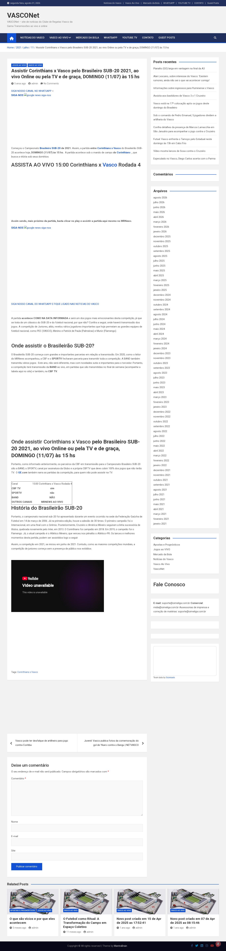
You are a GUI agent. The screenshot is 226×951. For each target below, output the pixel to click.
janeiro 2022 (160, 465)
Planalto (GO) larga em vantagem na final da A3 (179, 68)
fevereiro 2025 (161, 285)
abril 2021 (158, 509)
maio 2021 (159, 504)
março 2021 (159, 513)
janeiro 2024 (160, 348)
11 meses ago (73, 932)
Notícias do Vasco (112, 3)
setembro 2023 (161, 367)
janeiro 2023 (160, 406)
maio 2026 (159, 212)
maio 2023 (159, 387)
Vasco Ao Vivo (132, 3)
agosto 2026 (160, 197)
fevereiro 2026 (161, 226)
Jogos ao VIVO (19, 65)
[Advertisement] (77, 122)
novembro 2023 (161, 358)
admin (34, 83)
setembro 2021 (161, 484)
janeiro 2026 (160, 231)
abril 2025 (158, 275)
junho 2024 (159, 324)
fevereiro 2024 (161, 343)
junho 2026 (159, 207)
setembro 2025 (161, 251)
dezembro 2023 (161, 353)
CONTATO (198, 3)
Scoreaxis (170, 677)
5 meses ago (19, 927)
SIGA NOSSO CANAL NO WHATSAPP (31, 90)
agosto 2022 (160, 431)
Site (13, 850)
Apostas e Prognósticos (166, 544)
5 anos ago (20, 83)
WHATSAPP (168, 3)
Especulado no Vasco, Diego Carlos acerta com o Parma (184, 158)
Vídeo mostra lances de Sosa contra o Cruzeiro (179, 151)
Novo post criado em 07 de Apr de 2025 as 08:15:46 (192, 921)
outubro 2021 (160, 479)
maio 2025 (159, 270)
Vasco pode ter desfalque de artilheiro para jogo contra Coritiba (41, 743)
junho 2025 (159, 265)
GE (20, 472)
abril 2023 (158, 392)
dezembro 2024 (161, 294)
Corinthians (123, 152)
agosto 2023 (160, 372)
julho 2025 (158, 260)
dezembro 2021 (161, 470)
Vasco (110, 165)
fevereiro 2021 (161, 518)
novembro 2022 (161, 416)
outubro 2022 (160, 421)
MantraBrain (120, 945)
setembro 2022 (161, 426)
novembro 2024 (161, 299)
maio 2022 (159, 445)
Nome (14, 821)
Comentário (18, 778)
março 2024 (159, 338)
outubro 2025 (160, 246)
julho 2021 (158, 494)
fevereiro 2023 (161, 402)
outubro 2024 (160, 304)
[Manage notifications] (218, 943)
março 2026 (159, 221)
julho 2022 (158, 436)
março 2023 (159, 397)
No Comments (51, 83)
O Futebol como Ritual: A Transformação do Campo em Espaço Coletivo (84, 923)
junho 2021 (159, 499)
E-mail (14, 836)
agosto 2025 (160, 256)
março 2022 (159, 455)
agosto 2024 (160, 314)
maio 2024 (159, 328)
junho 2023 (159, 382)
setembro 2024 (161, 309)
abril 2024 (158, 333)
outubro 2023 (160, 363)
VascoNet (158, 568)
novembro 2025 (161, 241)
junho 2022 (159, 441)
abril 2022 (158, 450)
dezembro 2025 (161, 236)
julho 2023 (158, 377)
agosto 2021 (160, 489)
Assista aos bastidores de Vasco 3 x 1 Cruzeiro (179, 95)
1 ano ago (125, 927)
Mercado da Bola (151, 3)
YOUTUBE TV (184, 3)
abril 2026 (158, 217)
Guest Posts (213, 3)
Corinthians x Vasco (109, 148)
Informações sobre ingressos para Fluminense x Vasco (183, 88)
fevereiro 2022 (161, 460)
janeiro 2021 (160, 523)
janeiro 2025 (160, 290)
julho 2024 (158, 319)
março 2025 (159, 280)
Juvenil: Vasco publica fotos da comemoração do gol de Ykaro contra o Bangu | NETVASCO (111, 743)
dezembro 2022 (161, 411)
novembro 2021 (161, 475)
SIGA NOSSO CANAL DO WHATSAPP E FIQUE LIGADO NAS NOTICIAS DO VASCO (55, 304)
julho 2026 (158, 202)
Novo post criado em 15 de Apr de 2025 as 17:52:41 (139, 921)
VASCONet (23, 15)
